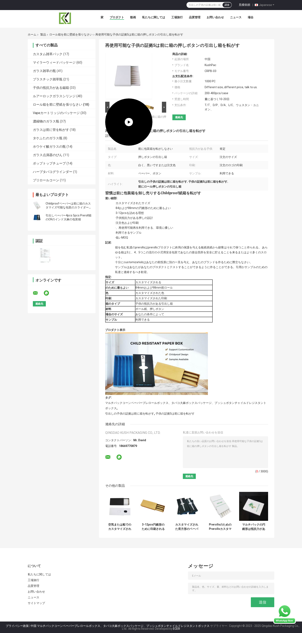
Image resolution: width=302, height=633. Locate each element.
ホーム (32, 34)
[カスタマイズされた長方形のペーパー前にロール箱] (186, 506)
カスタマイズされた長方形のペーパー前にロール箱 (186, 527)
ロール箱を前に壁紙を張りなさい (70, 34)
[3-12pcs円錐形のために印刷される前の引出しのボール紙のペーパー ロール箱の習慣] (153, 506)
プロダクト (117, 17)
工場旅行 (177, 17)
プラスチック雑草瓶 (47, 79)
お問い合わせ (215, 17)
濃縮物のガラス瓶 (46, 121)
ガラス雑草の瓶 (44, 71)
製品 (43, 34)
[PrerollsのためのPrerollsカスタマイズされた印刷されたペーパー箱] (220, 506)
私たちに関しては (153, 17)
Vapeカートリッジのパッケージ (56, 113)
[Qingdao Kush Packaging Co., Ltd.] (65, 18)
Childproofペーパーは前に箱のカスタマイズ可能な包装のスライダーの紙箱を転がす (69, 207)
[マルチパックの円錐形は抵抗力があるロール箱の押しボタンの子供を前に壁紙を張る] (253, 506)
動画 (133, 17)
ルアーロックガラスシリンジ (54, 96)
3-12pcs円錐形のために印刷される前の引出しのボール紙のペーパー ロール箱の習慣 (153, 527)
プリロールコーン (46, 180)
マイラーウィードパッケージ (54, 62)
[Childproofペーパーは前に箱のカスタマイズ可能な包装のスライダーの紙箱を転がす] (37, 205)
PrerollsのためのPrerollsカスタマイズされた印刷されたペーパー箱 (220, 527)
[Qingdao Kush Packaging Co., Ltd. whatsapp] (49, 293)
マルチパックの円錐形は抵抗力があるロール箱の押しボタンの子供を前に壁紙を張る (253, 527)
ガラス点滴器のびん (47, 155)
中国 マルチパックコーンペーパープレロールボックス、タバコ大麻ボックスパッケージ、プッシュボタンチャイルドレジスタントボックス (120, 625)
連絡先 (179, 117)
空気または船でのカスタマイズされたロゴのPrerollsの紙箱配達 (119, 527)
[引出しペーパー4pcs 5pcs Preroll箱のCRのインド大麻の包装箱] (37, 217)
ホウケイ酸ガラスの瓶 (49, 147)
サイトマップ (36, 603)
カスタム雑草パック (47, 54)
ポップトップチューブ (49, 163)
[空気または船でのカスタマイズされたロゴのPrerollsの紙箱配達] (119, 506)
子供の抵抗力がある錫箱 (51, 88)
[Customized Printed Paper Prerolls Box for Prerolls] (128, 76)
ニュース (236, 17)
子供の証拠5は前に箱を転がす (175, 413)
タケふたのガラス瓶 (47, 138)
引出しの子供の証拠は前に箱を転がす (129, 413)
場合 (251, 17)
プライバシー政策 (17, 625)
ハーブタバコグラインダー (52, 172)
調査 (227, 4)
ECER (176, 628)
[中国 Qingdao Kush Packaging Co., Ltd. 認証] (45, 255)
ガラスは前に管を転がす (51, 130)
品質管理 (195, 17)
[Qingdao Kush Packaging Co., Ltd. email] (38, 293)
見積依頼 (244, 4)
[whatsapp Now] (284, 614)
